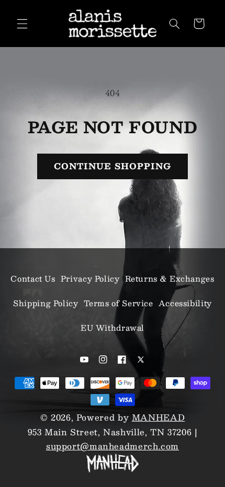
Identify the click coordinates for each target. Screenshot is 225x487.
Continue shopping (113, 166)
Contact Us (32, 278)
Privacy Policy (90, 278)
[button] (22, 23)
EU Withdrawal (112, 327)
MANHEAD (158, 417)
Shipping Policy (45, 303)
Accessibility (185, 303)
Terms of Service (118, 303)
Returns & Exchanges (170, 278)
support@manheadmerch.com (112, 446)
